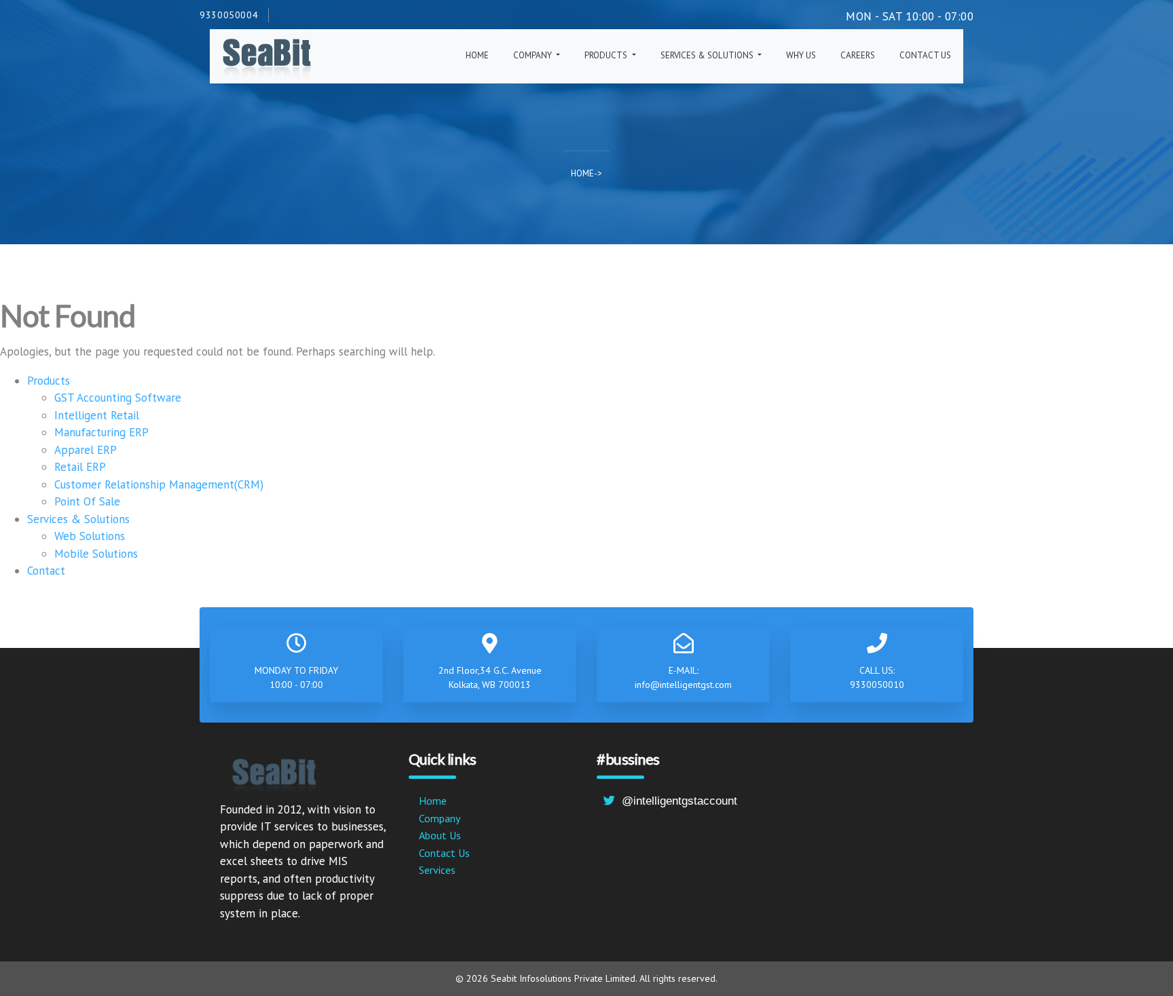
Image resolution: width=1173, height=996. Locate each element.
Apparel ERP (85, 449)
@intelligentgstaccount (679, 800)
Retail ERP (80, 466)
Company (439, 818)
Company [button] (533, 55)
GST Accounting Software (117, 397)
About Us (440, 835)
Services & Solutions (78, 519)
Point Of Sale (87, 501)
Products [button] (606, 55)
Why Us (801, 55)
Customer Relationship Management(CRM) (158, 484)
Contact (46, 570)
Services (437, 870)
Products (48, 380)
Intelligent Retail (96, 415)
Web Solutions (89, 536)
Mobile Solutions (96, 553)
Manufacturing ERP (101, 432)
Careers (857, 55)
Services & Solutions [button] (708, 55)
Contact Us (925, 55)
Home (477, 55)
